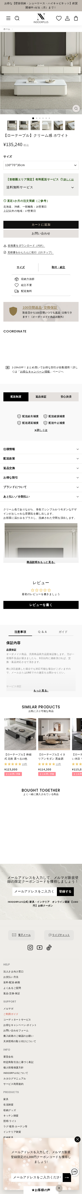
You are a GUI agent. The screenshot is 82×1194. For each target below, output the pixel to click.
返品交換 (9, 468)
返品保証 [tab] (41, 397)
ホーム (6, 29)
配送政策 (9, 459)
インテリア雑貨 (12, 1132)
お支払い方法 (11, 977)
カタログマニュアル (14, 1078)
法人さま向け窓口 (13, 971)
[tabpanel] (41, 423)
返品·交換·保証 (11, 993)
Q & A (42, 632)
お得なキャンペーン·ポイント (20, 1025)
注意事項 (20, 632)
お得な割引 (10, 478)
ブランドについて (15, 487)
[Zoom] (76, 108)
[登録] (67, 1177)
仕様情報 (9, 449)
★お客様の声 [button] (41, 1190)
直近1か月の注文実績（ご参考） (27, 201)
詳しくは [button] (68, 179)
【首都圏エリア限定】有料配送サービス (40, 180)
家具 (5, 1099)
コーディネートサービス (17, 1019)
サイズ (7, 157)
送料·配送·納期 (11, 982)
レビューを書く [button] (41, 605)
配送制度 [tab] (16, 397)
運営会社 (8, 1057)
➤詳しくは (41, 430)
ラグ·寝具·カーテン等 (15, 1126)
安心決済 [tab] (66, 397)
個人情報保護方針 (13, 1067)
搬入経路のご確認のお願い (18, 1036)
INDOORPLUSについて (15, 1073)
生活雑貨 (8, 1104)
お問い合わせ (41, 233)
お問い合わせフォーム (16, 1030)
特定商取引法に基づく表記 (18, 1062)
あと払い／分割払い (16, 497)
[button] (13, 764)
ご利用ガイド (11, 1014)
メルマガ (8, 1008)
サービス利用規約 (13, 1084)
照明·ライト (10, 1121)
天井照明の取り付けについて (19, 1041)
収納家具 (8, 1137)
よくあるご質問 (12, 988)
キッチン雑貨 (11, 1115)
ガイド (63, 632)
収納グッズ (9, 1110)
